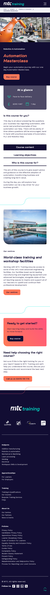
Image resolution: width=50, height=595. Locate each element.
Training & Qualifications (11, 492)
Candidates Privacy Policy (12, 533)
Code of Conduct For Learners (14, 540)
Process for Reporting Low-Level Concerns (19, 564)
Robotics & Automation (25, 9)
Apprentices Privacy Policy (12, 535)
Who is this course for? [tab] (25, 162)
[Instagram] (18, 586)
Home (5, 9)
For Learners (7, 477)
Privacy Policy (7, 530)
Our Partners (7, 515)
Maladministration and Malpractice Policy (18, 561)
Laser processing (8, 457)
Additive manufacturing (11, 449)
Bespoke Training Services (12, 497)
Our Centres (6, 512)
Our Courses (6, 495)
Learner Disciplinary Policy (12, 538)
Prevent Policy (7, 556)
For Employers (7, 479)
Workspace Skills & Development (15, 464)
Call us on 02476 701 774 (17, 379)
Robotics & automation (11, 451)
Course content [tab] (25, 147)
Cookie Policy (7, 548)
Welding (5, 459)
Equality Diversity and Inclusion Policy (16, 543)
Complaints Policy (9, 551)
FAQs (4, 500)
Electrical (5, 462)
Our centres (12, 292)
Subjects (12, 9)
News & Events (7, 518)
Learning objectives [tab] (25, 154)
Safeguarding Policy (9, 559)
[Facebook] (13, 586)
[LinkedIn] (22, 586)
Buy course (11, 77)
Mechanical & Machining (11, 454)
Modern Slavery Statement (12, 553)
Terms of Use (7, 546)
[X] (26, 586)
